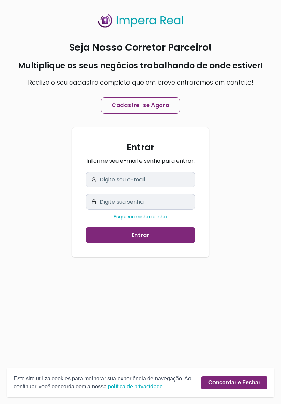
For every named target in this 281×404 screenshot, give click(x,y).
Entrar (140, 235)
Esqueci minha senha (140, 216)
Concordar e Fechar (234, 383)
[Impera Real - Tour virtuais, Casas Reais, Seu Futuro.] (140, 21)
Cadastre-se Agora (141, 105)
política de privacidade (135, 386)
